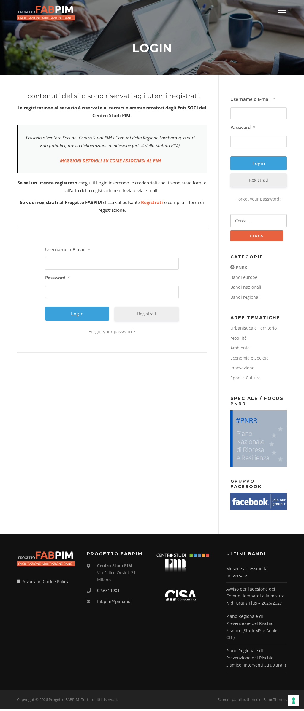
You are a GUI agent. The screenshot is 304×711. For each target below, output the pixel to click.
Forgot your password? (111, 331)
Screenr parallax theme (238, 699)
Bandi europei (244, 277)
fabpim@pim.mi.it (115, 601)
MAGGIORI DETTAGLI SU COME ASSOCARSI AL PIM (110, 160)
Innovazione (242, 367)
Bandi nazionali (245, 287)
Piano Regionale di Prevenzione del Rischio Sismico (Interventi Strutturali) (256, 658)
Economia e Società (249, 358)
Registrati (152, 202)
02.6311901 (108, 590)
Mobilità (238, 338)
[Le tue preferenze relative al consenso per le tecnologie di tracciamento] (293, 700)
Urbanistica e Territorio (253, 328)
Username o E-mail (67, 249)
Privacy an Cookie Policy (44, 581)
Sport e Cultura (245, 378)
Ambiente (240, 348)
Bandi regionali (245, 297)
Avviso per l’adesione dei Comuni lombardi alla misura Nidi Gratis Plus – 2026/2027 (255, 596)
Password (57, 278)
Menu (282, 12)
